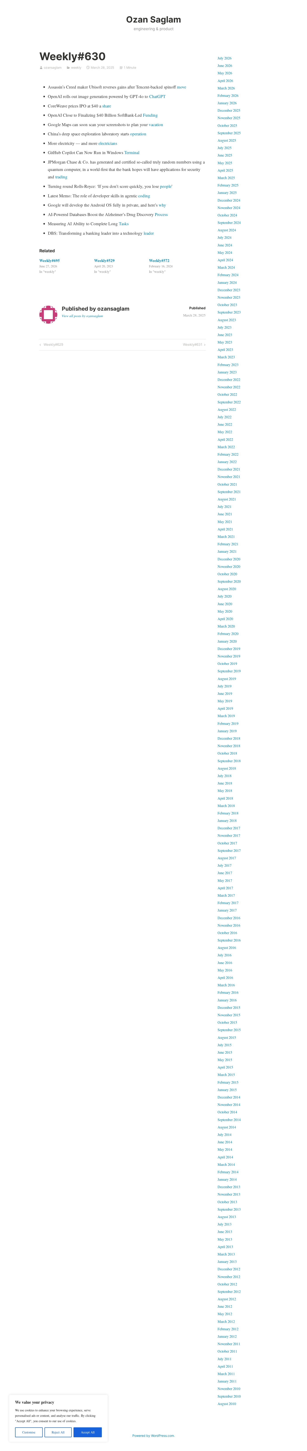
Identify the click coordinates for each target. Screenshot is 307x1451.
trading (61, 177)
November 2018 (229, 745)
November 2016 (229, 925)
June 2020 (225, 603)
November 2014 (229, 1104)
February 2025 (228, 185)
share (106, 106)
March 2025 (226, 177)
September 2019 (229, 671)
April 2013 (225, 1246)
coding (144, 195)
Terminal (131, 152)
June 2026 (225, 65)
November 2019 (229, 656)
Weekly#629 (52, 345)
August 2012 (227, 1298)
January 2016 (227, 1000)
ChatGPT (157, 96)
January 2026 (227, 102)
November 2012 (229, 1276)
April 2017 (225, 887)
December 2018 (229, 738)
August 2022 (227, 409)
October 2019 (227, 663)
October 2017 (227, 843)
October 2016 (227, 932)
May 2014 (225, 1149)
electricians (107, 143)
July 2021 (224, 506)
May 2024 (225, 252)
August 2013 (227, 1216)
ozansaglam (53, 67)
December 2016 (229, 917)
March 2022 (226, 446)
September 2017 (229, 850)
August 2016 (227, 947)
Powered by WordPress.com (153, 1435)
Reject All (58, 1432)
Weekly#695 (49, 260)
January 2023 (227, 372)
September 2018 (229, 760)
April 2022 (225, 439)
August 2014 (227, 1127)
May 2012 (225, 1313)
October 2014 (227, 1112)
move (181, 87)
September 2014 (229, 1119)
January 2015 (227, 1089)
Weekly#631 (192, 345)
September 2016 (229, 940)
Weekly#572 (159, 260)
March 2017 (226, 895)
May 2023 (225, 342)
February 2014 (228, 1171)
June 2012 (225, 1306)
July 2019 (224, 686)
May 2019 (225, 700)
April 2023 (225, 349)
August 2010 (227, 1403)
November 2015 (229, 1014)
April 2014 (225, 1157)
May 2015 (225, 1059)
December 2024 (229, 200)
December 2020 (229, 559)
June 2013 (225, 1231)
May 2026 (225, 73)
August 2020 (227, 588)
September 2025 (229, 132)
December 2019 (229, 648)
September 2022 (229, 402)
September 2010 (229, 1396)
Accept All (88, 1432)
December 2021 (229, 469)
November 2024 (229, 207)
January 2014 (227, 1179)
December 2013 (229, 1186)
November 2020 (229, 566)
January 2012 (227, 1336)
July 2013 (224, 1224)
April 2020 (225, 618)
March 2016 (226, 984)
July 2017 (224, 865)
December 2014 (229, 1097)
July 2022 (224, 416)
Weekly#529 (104, 260)
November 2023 (229, 297)
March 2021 (226, 536)
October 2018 (227, 753)
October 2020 (227, 573)
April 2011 (225, 1366)
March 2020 (226, 626)
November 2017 (229, 835)
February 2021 (228, 543)
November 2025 (229, 117)
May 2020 (225, 611)
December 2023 (229, 289)
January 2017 (227, 910)
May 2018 (225, 790)
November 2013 (229, 1194)
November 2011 (229, 1343)
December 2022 (229, 379)
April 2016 (225, 977)
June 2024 (225, 245)
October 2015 (227, 1022)
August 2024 (227, 229)
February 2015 (228, 1082)
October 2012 (227, 1284)
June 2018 (225, 783)
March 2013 (226, 1254)
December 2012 (229, 1269)
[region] (58, 1418)
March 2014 (226, 1164)
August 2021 (227, 499)
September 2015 (229, 1029)
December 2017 (229, 828)
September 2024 (229, 222)
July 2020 (224, 596)
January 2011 (227, 1381)
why (162, 205)
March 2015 (226, 1074)
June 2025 (225, 155)
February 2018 (228, 813)
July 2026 (224, 58)
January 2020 (227, 641)
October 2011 (227, 1351)
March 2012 (226, 1321)
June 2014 (225, 1141)
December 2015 (229, 1007)
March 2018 (226, 805)
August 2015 (227, 1037)
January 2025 (227, 192)
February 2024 (228, 274)
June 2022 (225, 424)
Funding (150, 115)
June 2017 (225, 872)
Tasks (124, 223)
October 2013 (227, 1201)
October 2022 (227, 394)
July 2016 (224, 955)
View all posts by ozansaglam (82, 316)
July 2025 (224, 147)
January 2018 (227, 820)
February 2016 (228, 992)
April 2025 (225, 170)
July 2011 (224, 1358)
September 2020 (229, 581)
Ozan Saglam (153, 19)
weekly (76, 67)
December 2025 (229, 110)
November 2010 (229, 1388)
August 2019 (227, 678)
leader (149, 233)
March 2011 (226, 1373)
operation (138, 133)
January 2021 (227, 551)
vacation (156, 124)
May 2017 (225, 880)
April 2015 (225, 1067)
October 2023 (227, 304)
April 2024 (225, 259)
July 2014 (224, 1134)
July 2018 (224, 775)
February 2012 (228, 1328)
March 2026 (226, 88)
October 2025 (227, 125)
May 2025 (225, 162)
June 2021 (225, 514)
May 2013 (225, 1239)
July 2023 (224, 327)
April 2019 (225, 708)
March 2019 (226, 715)
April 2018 (225, 798)
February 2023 (228, 364)
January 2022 (227, 461)
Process (161, 214)
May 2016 (225, 970)
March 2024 (226, 267)
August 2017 (227, 857)
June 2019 (225, 693)
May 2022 (225, 431)
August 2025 (227, 140)
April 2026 (225, 80)
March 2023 (226, 357)
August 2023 (227, 319)
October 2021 (227, 484)
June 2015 (225, 1052)
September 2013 (229, 1209)
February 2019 (228, 723)
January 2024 (227, 282)
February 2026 (228, 95)
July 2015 (224, 1044)
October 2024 (227, 215)
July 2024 (224, 237)
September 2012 (229, 1291)
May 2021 (225, 521)
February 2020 (228, 633)
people (165, 186)
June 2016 (225, 962)
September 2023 (229, 312)
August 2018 (227, 768)
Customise (28, 1432)
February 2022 (228, 454)
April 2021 (225, 529)
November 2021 (229, 476)
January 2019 (227, 730)
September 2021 (229, 491)
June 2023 (225, 334)
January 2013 (227, 1261)
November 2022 (229, 386)
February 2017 (228, 902)
